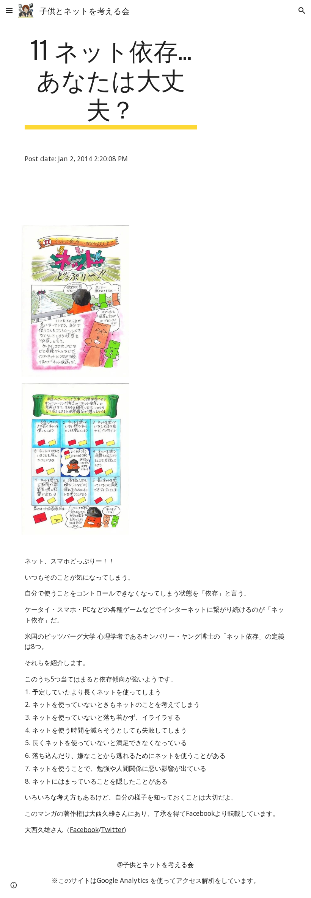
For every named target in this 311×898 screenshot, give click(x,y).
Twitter (112, 829)
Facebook (84, 829)
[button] (9, 10)
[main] (111, 82)
